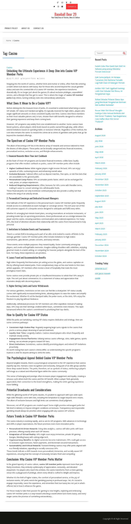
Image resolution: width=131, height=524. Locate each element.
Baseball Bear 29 (65, 14)
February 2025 (101, 234)
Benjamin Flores (29, 78)
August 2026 (100, 135)
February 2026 (101, 168)
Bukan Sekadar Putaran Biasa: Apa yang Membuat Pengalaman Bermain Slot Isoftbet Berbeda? (110, 102)
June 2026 (99, 146)
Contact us (39, 28)
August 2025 (100, 201)
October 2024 (100, 256)
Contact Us (72, 6)
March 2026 (100, 163)
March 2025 (100, 228)
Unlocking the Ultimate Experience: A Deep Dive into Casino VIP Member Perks (42, 72)
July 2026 (98, 141)
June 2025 (99, 212)
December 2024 (101, 245)
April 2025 (99, 223)
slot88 (97, 278)
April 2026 (99, 157)
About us (25, 28)
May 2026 (99, 152)
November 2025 (101, 185)
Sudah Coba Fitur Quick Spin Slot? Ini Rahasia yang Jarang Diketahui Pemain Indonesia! (110, 69)
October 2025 (100, 190)
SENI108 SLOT (101, 268)
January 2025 (100, 239)
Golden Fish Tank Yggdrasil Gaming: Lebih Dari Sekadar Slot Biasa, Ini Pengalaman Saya (110, 91)
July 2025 (98, 207)
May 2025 (99, 217)
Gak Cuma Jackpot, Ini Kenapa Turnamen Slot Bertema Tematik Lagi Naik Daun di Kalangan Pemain (110, 80)
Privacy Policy (11, 28)
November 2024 (101, 250)
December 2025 (101, 179)
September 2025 (102, 196)
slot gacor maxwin (102, 273)
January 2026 (100, 174)
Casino (9, 67)
